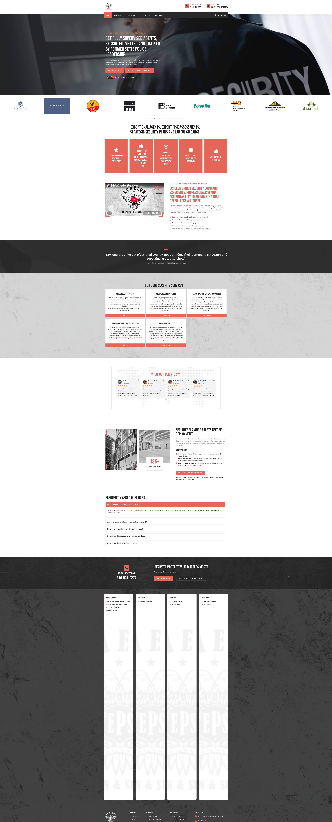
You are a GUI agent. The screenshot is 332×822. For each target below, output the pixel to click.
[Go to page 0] (165, 399)
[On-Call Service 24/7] (187, 6)
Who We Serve (145, 15)
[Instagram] (225, 15)
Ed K (124, 381)
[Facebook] (215, 15)
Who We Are (117, 15)
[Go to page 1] (166, 399)
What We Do (131, 15)
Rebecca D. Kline (153, 381)
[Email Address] (208, 6)
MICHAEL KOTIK (178, 381)
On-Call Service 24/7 (195, 4)
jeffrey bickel (203, 381)
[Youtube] (222, 15)
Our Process (159, 15)
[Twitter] (218, 15)
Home (107, 15)
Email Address (215, 4)
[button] (120, 77)
